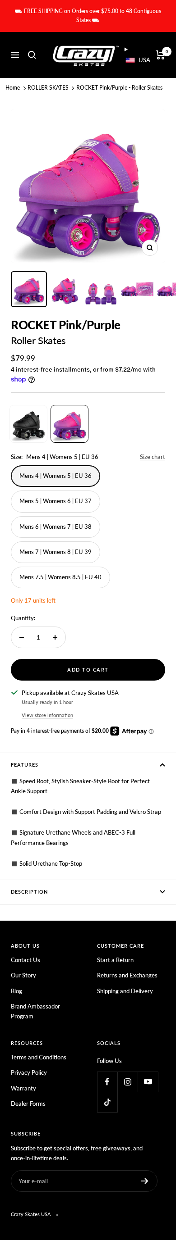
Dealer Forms (28, 1103)
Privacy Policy (29, 1072)
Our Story (23, 975)
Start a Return (115, 959)
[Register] (144, 1181)
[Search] (32, 55)
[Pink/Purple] (69, 423)
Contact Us (25, 959)
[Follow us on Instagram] (127, 1082)
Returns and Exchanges (127, 975)
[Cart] (160, 54)
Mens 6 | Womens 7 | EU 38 (55, 526)
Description (29, 892)
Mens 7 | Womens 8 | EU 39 (55, 551)
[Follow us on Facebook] (107, 1082)
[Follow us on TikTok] (107, 1102)
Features (24, 765)
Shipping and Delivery (125, 991)
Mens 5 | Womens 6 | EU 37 (55, 500)
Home (12, 87)
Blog (16, 991)
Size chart (152, 456)
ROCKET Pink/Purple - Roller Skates (119, 87)
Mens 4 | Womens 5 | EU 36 (55, 475)
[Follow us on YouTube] (148, 1082)
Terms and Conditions (38, 1057)
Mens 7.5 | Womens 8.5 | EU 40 (60, 577)
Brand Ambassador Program (35, 1011)
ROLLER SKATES (48, 87)
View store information (47, 715)
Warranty (23, 1088)
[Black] (28, 423)
